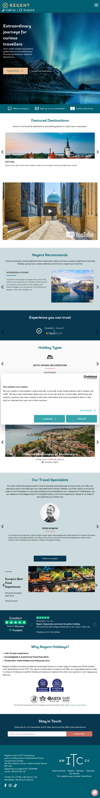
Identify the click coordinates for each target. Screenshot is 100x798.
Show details (86, 410)
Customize (48, 418)
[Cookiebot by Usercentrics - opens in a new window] (85, 377)
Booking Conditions (25, 780)
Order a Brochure (24, 777)
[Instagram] (10, 785)
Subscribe (79, 733)
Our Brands (74, 773)
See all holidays (68, 372)
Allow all (81, 418)
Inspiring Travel (59, 771)
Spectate (90, 771)
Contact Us (9, 777)
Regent (71, 771)
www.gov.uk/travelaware (77, 705)
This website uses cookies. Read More (74, 776)
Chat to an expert (50, 558)
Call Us (10, 10)
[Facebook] (5, 785)
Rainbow (80, 771)
